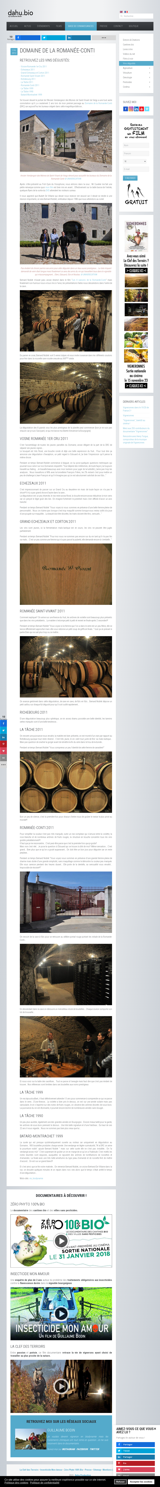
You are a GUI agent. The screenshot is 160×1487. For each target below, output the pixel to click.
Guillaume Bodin (61, 1430)
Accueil (14, 26)
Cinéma (126, 87)
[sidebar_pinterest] (3, 744)
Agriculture (127, 68)
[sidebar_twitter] (3, 730)
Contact (118, 26)
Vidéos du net (129, 54)
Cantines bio (128, 44)
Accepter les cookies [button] (141, 1481)
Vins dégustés (129, 63)
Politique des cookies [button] (16, 1482)
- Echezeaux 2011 (27, 69)
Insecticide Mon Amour (51, 1470)
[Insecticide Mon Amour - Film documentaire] (61, 1313)
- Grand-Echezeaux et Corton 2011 (34, 73)
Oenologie (127, 77)
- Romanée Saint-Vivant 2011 (32, 76)
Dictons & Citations (131, 40)
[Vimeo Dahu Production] (147, 109)
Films (59, 26)
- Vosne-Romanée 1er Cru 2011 (33, 66)
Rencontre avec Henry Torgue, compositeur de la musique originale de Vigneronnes (135, 439)
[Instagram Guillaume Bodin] (131, 109)
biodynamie (38, 1178)
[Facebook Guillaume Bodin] (125, 109)
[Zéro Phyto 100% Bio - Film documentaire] (61, 1241)
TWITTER (94, 1449)
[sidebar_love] (3, 751)
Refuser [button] (120, 1481)
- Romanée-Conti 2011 (29, 85)
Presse (103, 26)
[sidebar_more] (3, 764)
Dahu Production (83, 1475)
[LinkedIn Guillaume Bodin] (136, 109)
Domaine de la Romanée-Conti (98, 103)
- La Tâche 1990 (26, 91)
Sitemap (97, 1470)
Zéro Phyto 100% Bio (73, 1470)
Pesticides (127, 82)
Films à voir (128, 58)
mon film (49, 187)
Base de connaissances (81, 26)
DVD (48, 190)
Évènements (43, 26)
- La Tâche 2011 (26, 82)
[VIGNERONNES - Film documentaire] (136, 303)
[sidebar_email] (3, 757)
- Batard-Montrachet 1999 (31, 94)
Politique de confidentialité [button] (44, 1482)
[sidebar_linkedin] (3, 737)
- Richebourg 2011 (28, 79)
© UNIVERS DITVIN (73, 178)
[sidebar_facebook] (3, 723)
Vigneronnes (128, 415)
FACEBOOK (82, 1449)
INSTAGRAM (68, 1449)
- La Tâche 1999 (26, 88)
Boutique (133, 26)
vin (30, 1178)
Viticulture (127, 73)
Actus (27, 26)
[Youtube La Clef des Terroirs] (141, 109)
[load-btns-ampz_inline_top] (104, 37)
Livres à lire (127, 49)
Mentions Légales (111, 1470)
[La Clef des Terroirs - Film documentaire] (61, 1386)
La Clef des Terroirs (29, 1470)
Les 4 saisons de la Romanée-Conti (89, 280)
